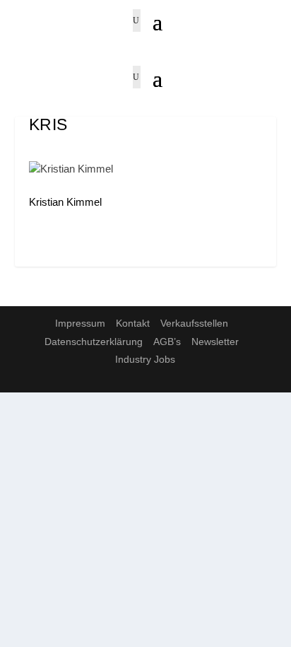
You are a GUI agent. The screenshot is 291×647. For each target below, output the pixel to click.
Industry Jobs (145, 359)
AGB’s (167, 341)
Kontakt (133, 323)
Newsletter (215, 341)
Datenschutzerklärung (93, 341)
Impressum (80, 323)
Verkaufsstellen (194, 323)
